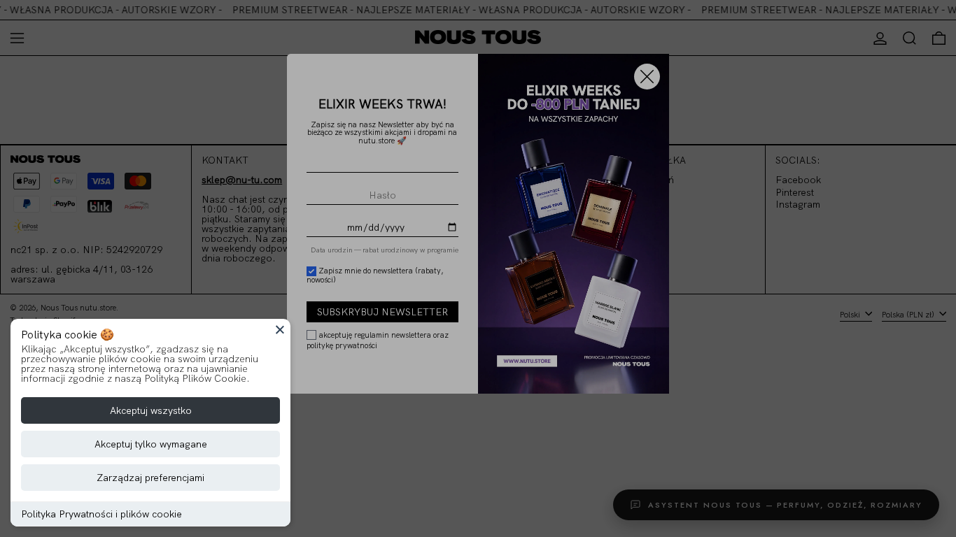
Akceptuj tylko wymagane (150, 444)
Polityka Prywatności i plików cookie (101, 514)
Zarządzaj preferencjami (150, 477)
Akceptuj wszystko (151, 410)
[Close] (279, 329)
